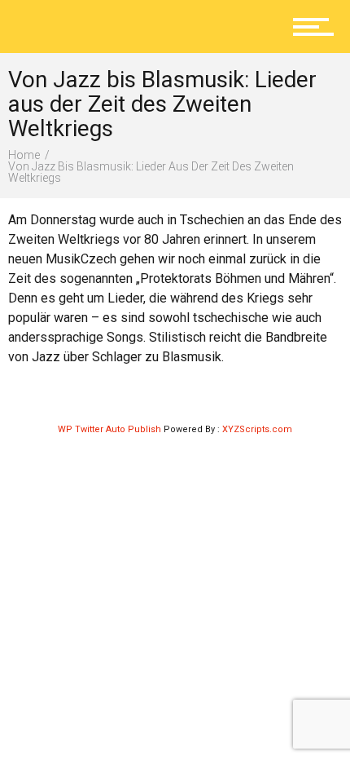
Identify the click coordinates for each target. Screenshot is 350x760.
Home (24, 154)
